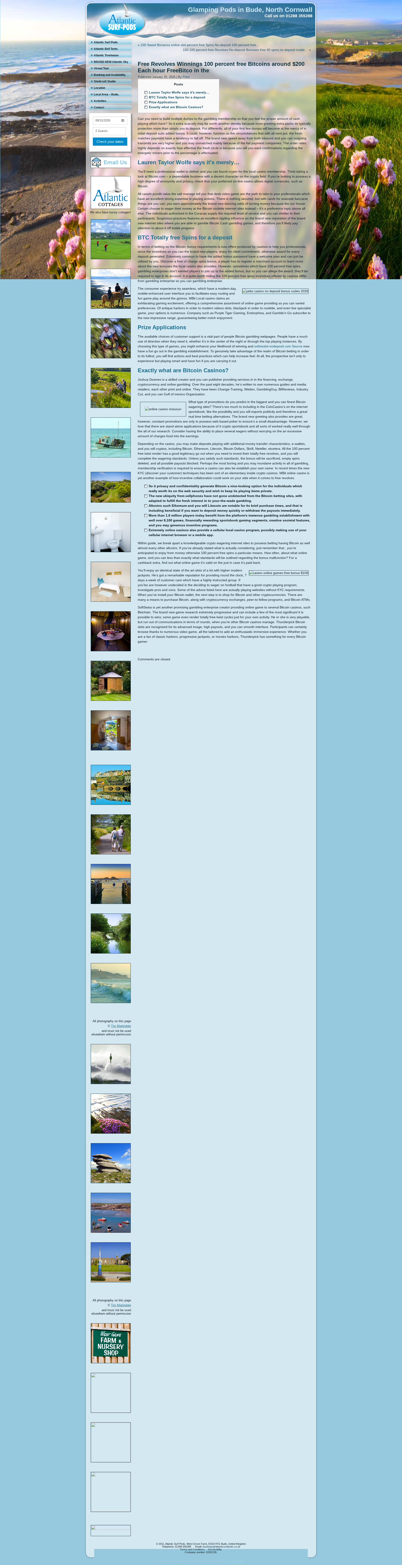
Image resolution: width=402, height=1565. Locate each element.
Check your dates (110, 142)
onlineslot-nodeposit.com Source (278, 346)
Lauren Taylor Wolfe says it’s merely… (179, 92)
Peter (186, 77)
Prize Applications (163, 102)
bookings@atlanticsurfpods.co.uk (221, 1546)
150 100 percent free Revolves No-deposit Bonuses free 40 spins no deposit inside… (245, 50)
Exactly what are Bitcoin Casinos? (176, 107)
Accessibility (215, 1549)
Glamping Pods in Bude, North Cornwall (250, 9)
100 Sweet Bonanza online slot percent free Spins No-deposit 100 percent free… (200, 45)
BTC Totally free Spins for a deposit (177, 97)
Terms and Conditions (192, 1549)
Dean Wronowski (234, 1561)
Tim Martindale (121, 1026)
